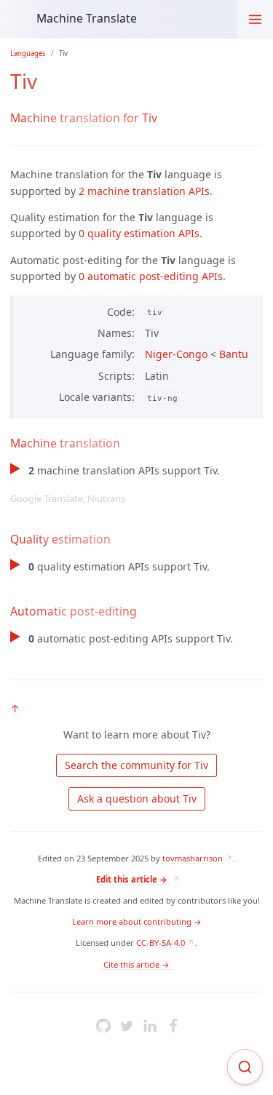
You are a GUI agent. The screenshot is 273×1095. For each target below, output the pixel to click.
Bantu (233, 354)
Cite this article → (136, 964)
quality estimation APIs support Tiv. (119, 566)
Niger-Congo (176, 354)
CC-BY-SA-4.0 (160, 942)
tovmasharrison (192, 858)
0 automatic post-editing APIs (151, 276)
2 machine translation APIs (144, 191)
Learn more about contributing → (137, 921)
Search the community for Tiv (136, 765)
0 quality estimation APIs (139, 233)
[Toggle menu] (255, 19)
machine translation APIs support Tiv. (115, 484)
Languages (28, 53)
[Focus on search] (245, 1067)
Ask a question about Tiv (136, 798)
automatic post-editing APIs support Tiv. (130, 638)
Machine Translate (86, 18)
